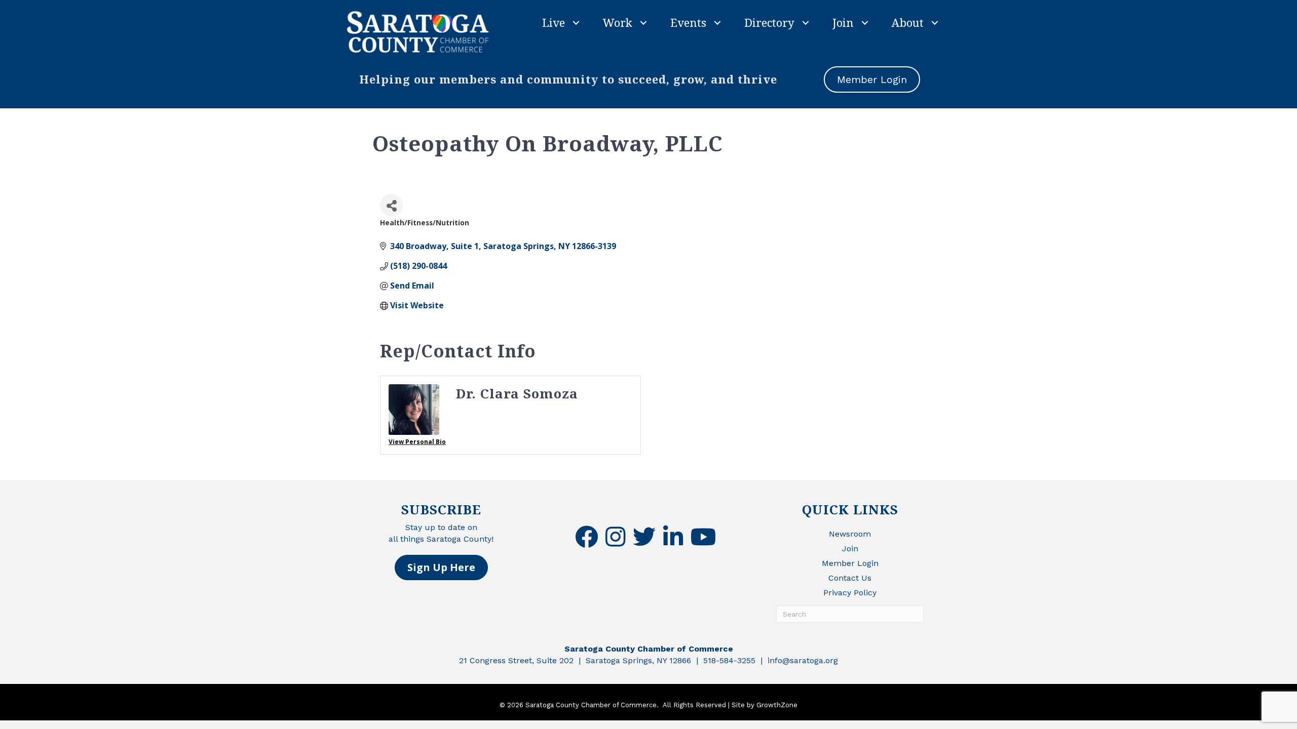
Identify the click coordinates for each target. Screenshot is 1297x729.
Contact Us (849, 578)
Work (617, 22)
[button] (441, 567)
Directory (769, 22)
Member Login (850, 563)
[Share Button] (391, 205)
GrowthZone (776, 705)
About (908, 22)
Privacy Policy (849, 592)
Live (553, 22)
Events (688, 22)
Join (843, 22)
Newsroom (850, 534)
